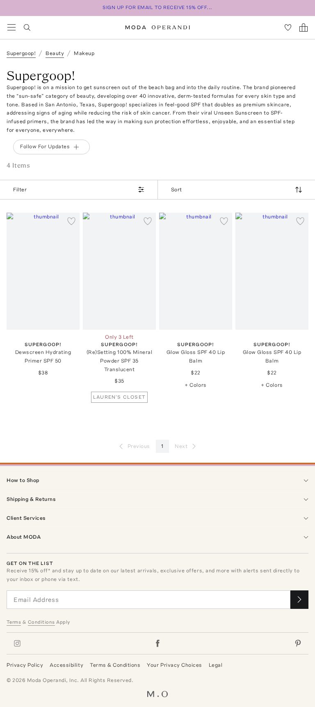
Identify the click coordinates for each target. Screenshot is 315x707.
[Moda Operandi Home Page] (157, 27)
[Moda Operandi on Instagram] (17, 643)
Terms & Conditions (115, 665)
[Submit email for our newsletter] (299, 599)
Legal (216, 665)
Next (181, 446)
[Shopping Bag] (303, 27)
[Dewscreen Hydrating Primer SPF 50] (43, 271)
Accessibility (66, 665)
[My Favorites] (288, 27)
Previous (139, 446)
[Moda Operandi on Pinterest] (298, 643)
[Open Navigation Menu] (11, 27)
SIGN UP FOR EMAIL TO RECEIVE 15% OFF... (157, 7)
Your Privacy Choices (174, 665)
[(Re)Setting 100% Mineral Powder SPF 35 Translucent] (119, 271)
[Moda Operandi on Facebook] (157, 643)
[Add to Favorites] (71, 221)
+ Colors (195, 385)
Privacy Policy (25, 665)
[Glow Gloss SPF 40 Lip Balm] (195, 271)
